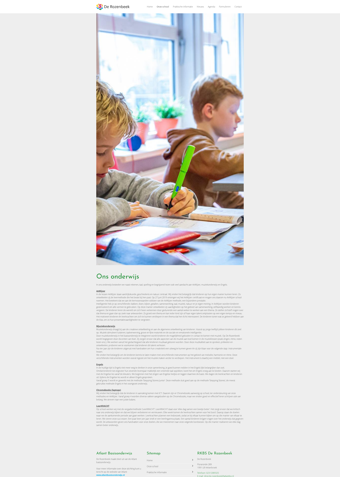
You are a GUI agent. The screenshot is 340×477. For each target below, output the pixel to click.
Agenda (211, 6)
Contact (238, 6)
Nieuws (200, 6)
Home (150, 6)
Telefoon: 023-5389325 (208, 472)
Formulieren (225, 6)
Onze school (163, 6)
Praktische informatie (183, 6)
